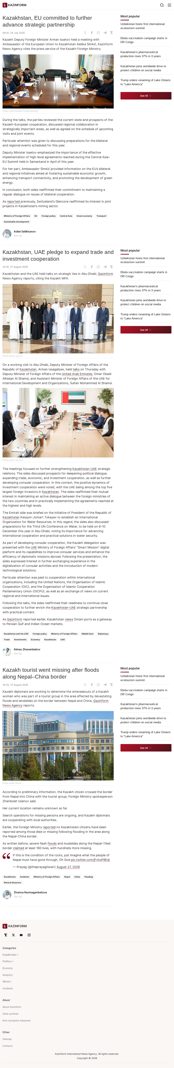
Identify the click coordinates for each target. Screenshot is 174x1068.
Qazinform (105, 274)
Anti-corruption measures (17, 1020)
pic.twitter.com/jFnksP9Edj (90, 860)
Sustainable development (16, 221)
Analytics (8, 974)
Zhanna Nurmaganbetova (30, 892)
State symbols (10, 1013)
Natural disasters (12, 882)
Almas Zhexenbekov (27, 649)
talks (76, 369)
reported (14, 201)
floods (52, 843)
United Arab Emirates (77, 374)
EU (35, 216)
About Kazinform (12, 1006)
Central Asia (66, 216)
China (77, 876)
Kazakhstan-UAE (84, 469)
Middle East (87, 633)
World (6, 981)
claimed (18, 848)
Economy (35, 639)
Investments (20, 639)
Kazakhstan (28, 369)
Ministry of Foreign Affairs (17, 216)
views (69, 619)
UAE (34, 547)
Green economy (84, 216)
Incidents (24, 876)
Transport (101, 216)
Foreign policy (49, 216)
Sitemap (7, 1039)
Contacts (8, 1045)
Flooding (88, 876)
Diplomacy (103, 633)
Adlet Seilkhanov (25, 231)
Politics (7, 961)
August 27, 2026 (68, 867)
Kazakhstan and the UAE (16, 633)
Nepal (67, 876)
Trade (7, 639)
